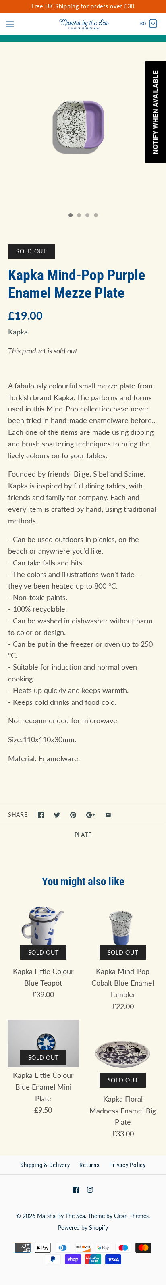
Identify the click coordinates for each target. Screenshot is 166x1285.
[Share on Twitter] (57, 815)
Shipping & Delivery (45, 1165)
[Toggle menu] (10, 23)
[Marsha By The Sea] (83, 24)
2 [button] (79, 216)
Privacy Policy (127, 1165)
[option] (83, 125)
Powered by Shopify (83, 1227)
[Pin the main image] (73, 815)
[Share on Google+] (90, 815)
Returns (89, 1165)
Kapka (18, 331)
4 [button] (95, 216)
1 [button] (70, 216)
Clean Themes (131, 1215)
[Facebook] (76, 1190)
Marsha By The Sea (61, 1215)
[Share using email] (108, 815)
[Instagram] (90, 1190)
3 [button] (87, 216)
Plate (83, 834)
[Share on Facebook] (41, 815)
